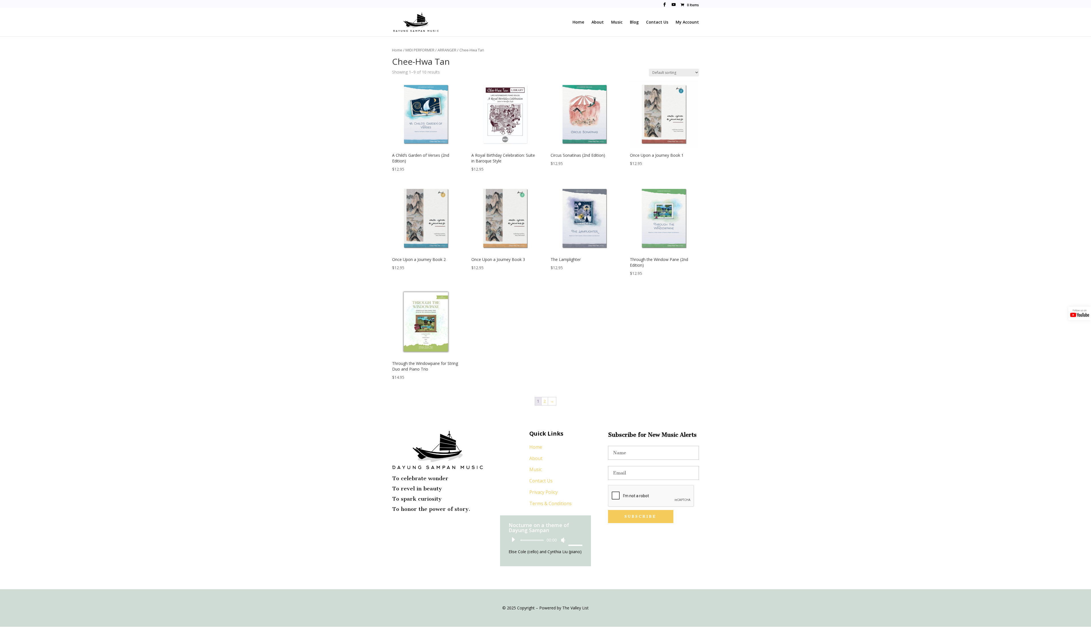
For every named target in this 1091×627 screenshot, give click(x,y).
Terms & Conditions (550, 503)
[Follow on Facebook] (393, 527)
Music (616, 22)
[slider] (574, 540)
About (598, 22)
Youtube (674, 5)
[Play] (513, 539)
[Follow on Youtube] (405, 527)
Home (578, 22)
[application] (545, 540)
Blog (634, 22)
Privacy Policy (543, 492)
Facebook (665, 5)
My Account (687, 22)
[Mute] (563, 540)
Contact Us (657, 22)
